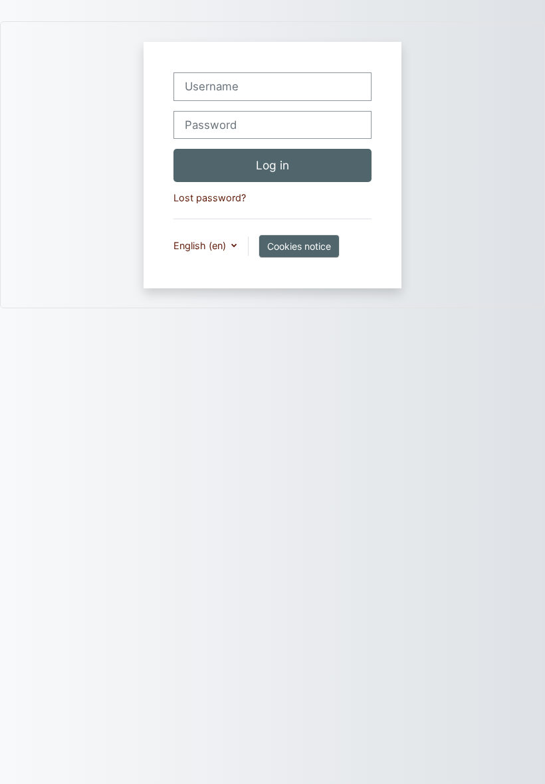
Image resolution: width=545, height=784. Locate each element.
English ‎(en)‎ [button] (201, 245)
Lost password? (209, 197)
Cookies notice (299, 246)
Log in (272, 165)
